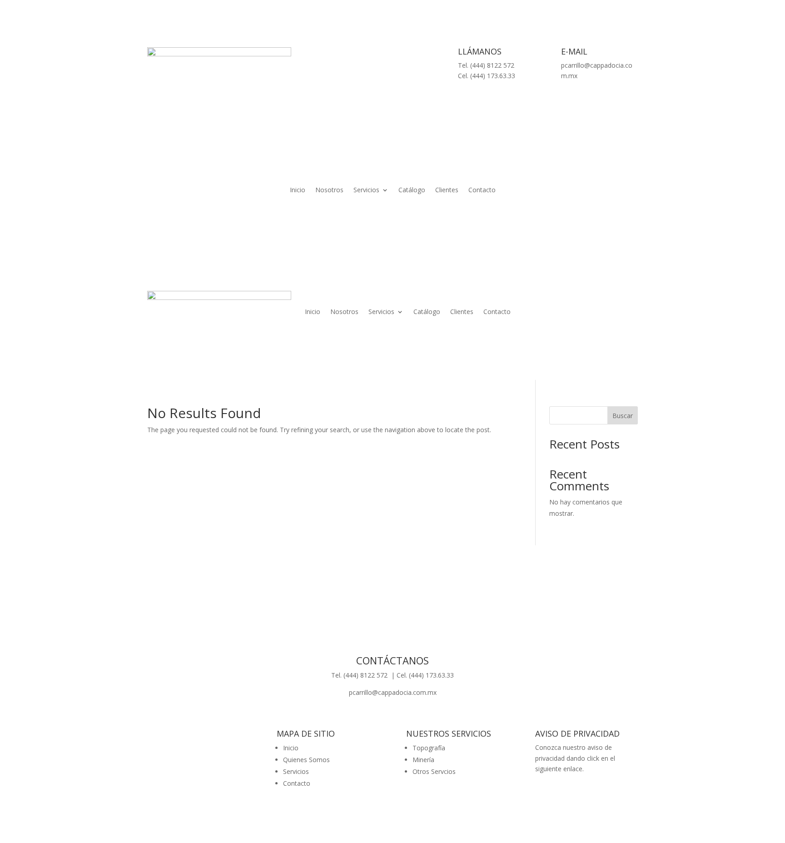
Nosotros (329, 190)
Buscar (622, 415)
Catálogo (411, 190)
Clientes (446, 190)
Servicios (366, 190)
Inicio (297, 190)
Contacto (482, 190)
